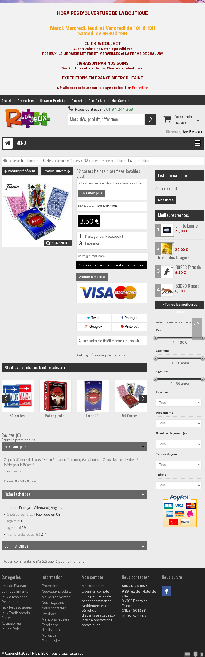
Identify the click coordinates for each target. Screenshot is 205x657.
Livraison (49, 613)
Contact (76, 100)
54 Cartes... (131, 415)
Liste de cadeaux (173, 175)
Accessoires (11, 623)
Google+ (95, 326)
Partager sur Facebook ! (104, 236)
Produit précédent (21, 171)
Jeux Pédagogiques (17, 607)
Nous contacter (54, 608)
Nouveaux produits (52, 100)
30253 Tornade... (189, 267)
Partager (130, 318)
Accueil (6, 100)
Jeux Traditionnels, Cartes (33, 160)
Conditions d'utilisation (51, 627)
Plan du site (97, 100)
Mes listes (166, 200)
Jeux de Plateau (14, 585)
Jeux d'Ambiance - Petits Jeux (16, 599)
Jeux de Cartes (68, 160)
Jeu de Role (11, 628)
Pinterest (131, 326)
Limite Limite (187, 226)
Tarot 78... (93, 415)
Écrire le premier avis (108, 355)
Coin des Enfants (15, 591)
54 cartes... (18, 415)
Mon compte (120, 100)
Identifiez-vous (192, 131)
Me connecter (93, 585)
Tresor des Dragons (173, 257)
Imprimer (92, 243)
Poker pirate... (56, 415)
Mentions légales (55, 619)
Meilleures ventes (173, 215)
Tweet (95, 318)
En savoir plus (91, 193)
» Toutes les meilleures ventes (179, 306)
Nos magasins (53, 602)
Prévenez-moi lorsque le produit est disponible (111, 265)
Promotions (26, 100)
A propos (49, 635)
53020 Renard (188, 286)
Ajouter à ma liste (92, 277)
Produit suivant (55, 171)
